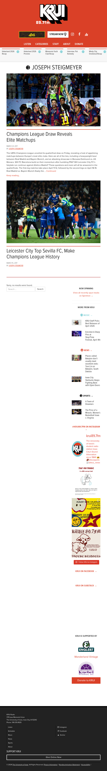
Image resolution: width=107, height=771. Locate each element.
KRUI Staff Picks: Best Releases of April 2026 (92, 323)
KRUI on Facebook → (86, 571)
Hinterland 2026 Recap (8, 52)
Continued (51, 171)
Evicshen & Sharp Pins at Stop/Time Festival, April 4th (92, 336)
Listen (27, 44)
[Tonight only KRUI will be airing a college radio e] (86, 543)
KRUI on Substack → (86, 585)
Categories (41, 44)
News (10, 739)
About (66, 44)
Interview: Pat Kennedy (72, 52)
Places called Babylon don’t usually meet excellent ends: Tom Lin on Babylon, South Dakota (91, 364)
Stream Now (56, 34)
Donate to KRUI (86, 680)
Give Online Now (53, 757)
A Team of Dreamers (89, 403)
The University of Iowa (20, 765)
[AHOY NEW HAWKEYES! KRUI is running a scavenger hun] (86, 481)
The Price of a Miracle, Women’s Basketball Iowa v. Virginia (92, 414)
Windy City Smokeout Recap (95, 52)
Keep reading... (13, 175)
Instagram (63, 727)
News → (88, 350)
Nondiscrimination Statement (69, 765)
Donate (79, 44)
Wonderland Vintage (86, 656)
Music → (88, 315)
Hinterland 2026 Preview (30, 52)
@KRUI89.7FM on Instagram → (86, 428)
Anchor (62, 735)
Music (10, 735)
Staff (56, 44)
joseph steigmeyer (16, 149)
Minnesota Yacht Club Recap (51, 52)
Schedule (11, 731)
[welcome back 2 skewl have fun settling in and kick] (86, 512)
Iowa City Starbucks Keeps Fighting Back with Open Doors (92, 381)
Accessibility (85, 765)
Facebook (63, 731)
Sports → (88, 395)
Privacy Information (51, 765)
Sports (10, 743)
